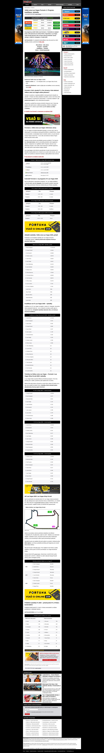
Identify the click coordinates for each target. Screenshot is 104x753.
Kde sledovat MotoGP (67, 71)
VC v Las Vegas (28, 150)
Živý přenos (39, 44)
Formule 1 (44, 130)
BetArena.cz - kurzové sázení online (32, 720)
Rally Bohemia (66, 90)
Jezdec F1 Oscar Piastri (68, 61)
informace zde (44, 744)
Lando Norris (37, 554)
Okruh (37, 50)
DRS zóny (37, 547)
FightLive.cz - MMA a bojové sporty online (33, 722)
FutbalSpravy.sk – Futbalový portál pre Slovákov (50, 734)
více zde (47, 665)
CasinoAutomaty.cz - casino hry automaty (49, 722)
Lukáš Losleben (38, 14)
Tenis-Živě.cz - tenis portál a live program (33, 727)
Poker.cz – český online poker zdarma (32, 731)
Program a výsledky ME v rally (69, 85)
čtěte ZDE (41, 42)
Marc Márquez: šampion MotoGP (69, 73)
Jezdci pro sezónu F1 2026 (68, 64)
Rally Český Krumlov (67, 92)
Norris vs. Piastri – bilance (68, 57)
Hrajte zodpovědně (26, 743)
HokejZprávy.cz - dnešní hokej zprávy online (33, 725)
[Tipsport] (85, 43)
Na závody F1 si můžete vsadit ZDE (35, 156)
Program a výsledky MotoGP (69, 69)
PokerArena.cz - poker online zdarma (32, 729)
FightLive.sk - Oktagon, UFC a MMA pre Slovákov (51, 731)
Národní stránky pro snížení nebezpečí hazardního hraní (66, 748)
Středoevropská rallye (68, 87)
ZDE (30, 87)
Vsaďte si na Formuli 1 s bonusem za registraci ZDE (39, 111)
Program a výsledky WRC (68, 81)
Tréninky (46, 48)
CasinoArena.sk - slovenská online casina (49, 725)
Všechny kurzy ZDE (44, 172)
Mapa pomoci (55, 748)
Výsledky (45, 46)
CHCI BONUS (56, 22)
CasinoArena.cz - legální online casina (32, 734)
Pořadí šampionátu (44, 50)
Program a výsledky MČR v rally (69, 83)
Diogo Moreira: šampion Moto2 (69, 76)
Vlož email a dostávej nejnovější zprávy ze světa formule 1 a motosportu (41, 707)
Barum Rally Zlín (67, 88)
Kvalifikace (39, 48)
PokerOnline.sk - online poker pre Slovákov (50, 727)
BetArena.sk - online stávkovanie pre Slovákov (50, 729)
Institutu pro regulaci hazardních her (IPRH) (60, 739)
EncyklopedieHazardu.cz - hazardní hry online (50, 720)
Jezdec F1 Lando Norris (68, 59)
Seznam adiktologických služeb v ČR (46, 748)
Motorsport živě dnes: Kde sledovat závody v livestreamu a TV (51, 685)
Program (39, 46)
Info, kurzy (46, 44)
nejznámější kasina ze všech (42, 502)
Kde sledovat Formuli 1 (68, 55)
